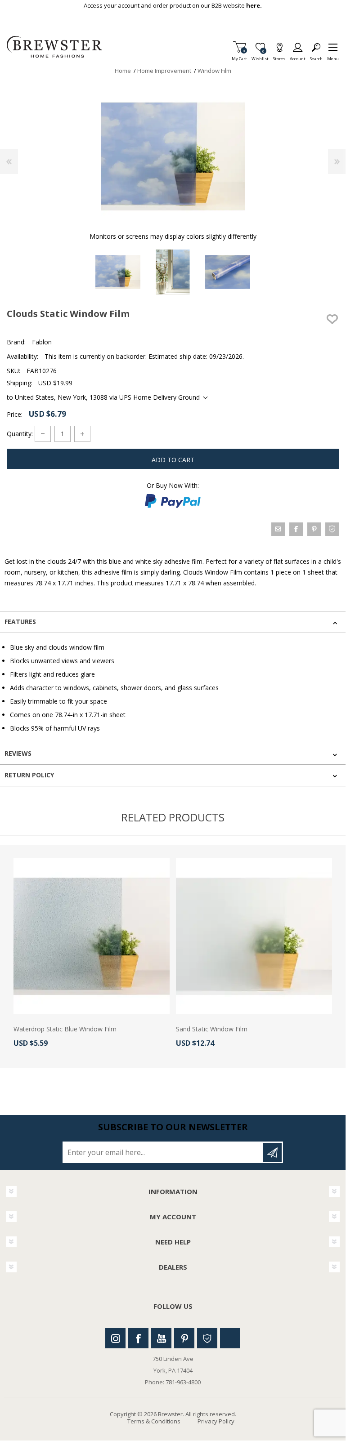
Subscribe (272, 1152)
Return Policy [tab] (29, 775)
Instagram (115, 1338)
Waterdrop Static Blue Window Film (65, 1029)
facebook (296, 529)
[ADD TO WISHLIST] (332, 319)
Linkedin (230, 1338)
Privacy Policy (216, 1421)
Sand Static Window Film (211, 1029)
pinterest (314, 529)
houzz (332, 529)
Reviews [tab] (17, 753)
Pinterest (184, 1338)
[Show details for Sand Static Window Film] (254, 936)
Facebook (138, 1338)
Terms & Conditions (153, 1421)
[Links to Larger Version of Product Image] (173, 156)
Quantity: (20, 433)
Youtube (161, 1338)
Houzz (207, 1338)
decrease (43, 434)
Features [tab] (20, 621)
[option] (117, 272)
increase (82, 434)
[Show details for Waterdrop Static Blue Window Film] (91, 936)
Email (278, 529)
